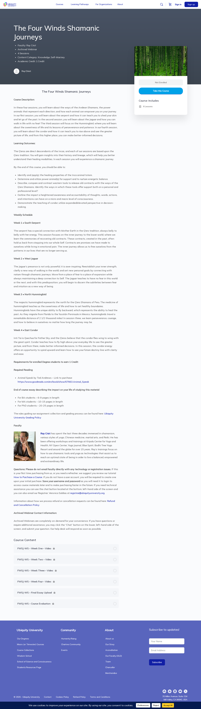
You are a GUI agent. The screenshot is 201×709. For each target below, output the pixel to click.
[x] (185, 691)
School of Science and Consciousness (34, 661)
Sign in (178, 4)
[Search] (162, 4)
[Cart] (170, 4)
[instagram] (169, 691)
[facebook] (164, 691)
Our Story (109, 644)
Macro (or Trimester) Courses (30, 644)
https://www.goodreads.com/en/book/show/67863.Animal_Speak (53, 381)
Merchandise (111, 673)
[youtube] (180, 691)
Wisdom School (24, 656)
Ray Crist (45, 433)
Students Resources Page (29, 667)
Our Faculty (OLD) (113, 656)
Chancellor (110, 667)
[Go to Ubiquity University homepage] (10, 4)
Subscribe (157, 662)
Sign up (191, 4)
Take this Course (161, 91)
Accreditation (111, 650)
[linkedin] (175, 691)
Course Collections (25, 650)
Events (64, 650)
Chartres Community (70, 644)
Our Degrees (23, 638)
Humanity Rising (68, 638)
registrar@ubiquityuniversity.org (87, 493)
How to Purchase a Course (28, 477)
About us (109, 638)
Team (108, 661)
